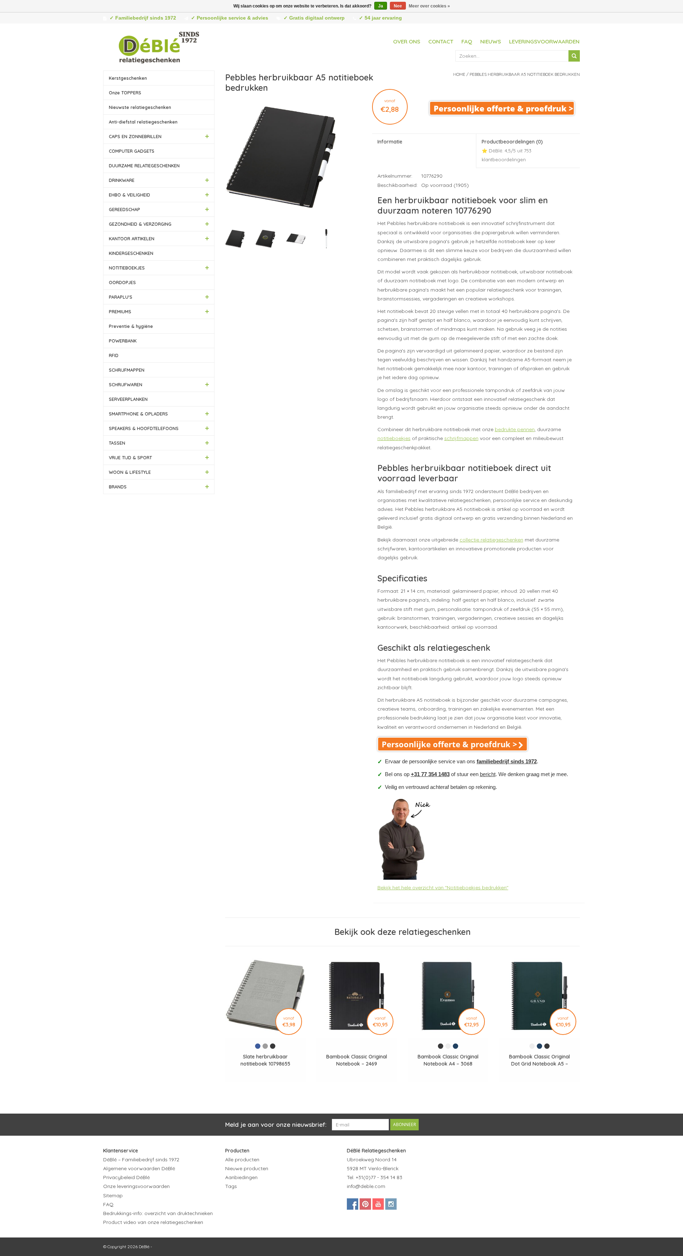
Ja (380, 6)
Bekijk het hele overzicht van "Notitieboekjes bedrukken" (442, 887)
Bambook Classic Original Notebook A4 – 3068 (448, 1060)
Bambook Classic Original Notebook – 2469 (356, 1060)
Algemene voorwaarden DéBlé (139, 1168)
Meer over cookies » (429, 6)
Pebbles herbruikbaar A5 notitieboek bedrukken (525, 74)
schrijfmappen (461, 438)
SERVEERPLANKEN (128, 399)
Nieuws (490, 41)
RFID (113, 355)
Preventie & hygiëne (131, 326)
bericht (488, 774)
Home (459, 74)
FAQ (466, 41)
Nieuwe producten (246, 1168)
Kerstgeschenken (128, 78)
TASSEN (117, 443)
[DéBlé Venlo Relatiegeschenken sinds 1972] (159, 46)
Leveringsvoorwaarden (544, 41)
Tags (231, 1186)
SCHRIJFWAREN (125, 384)
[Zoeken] (574, 56)
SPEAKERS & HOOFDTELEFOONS (144, 428)
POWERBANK (123, 341)
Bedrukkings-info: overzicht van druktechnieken (158, 1213)
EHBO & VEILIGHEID (129, 195)
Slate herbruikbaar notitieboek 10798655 (265, 1060)
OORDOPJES (122, 282)
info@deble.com (366, 1186)
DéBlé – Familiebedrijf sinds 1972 (141, 1159)
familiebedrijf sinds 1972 (507, 761)
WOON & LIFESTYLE (130, 472)
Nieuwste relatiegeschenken (140, 107)
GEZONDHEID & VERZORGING (140, 224)
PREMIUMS (120, 311)
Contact (440, 41)
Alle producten (242, 1159)
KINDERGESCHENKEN (131, 253)
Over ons (406, 41)
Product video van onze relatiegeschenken (153, 1222)
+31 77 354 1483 (430, 774)
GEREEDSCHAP (124, 209)
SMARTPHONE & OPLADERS (138, 414)
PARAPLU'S (120, 297)
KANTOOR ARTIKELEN (131, 238)
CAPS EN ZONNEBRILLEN (135, 136)
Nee (398, 6)
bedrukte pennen (515, 429)
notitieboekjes (394, 438)
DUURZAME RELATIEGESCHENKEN (144, 165)
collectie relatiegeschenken (491, 540)
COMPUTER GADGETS (131, 151)
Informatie (389, 141)
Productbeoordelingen (512, 150)
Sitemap (113, 1195)
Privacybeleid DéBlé (126, 1177)
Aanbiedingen (241, 1177)
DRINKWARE (121, 180)
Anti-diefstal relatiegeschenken (143, 122)
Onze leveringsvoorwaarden (136, 1186)
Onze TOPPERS (125, 92)
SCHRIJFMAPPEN (126, 370)
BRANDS (118, 487)
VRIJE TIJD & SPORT (130, 457)
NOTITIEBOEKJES (127, 268)
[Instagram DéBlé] (391, 1204)
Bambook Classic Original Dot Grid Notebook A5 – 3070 (539, 1060)
